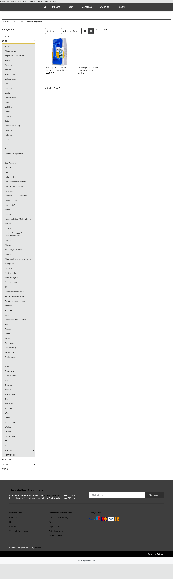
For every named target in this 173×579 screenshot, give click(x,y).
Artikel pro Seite (70, 31)
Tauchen (8, 385)
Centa (7, 111)
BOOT (4, 41)
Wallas (8, 427)
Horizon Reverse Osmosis (16, 181)
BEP (6, 83)
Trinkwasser (10, 403)
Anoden (8, 65)
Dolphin (8, 135)
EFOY (7, 139)
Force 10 (8, 158)
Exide (7, 149)
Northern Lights (11, 273)
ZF (6, 441)
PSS (6, 324)
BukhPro (8, 107)
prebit (7, 315)
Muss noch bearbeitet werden (18, 259)
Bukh (7, 102)
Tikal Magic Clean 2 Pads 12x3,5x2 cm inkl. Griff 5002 (57, 68)
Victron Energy (11, 422)
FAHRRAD (6, 36)
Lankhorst (8, 450)
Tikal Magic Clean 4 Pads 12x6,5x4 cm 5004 (88, 68)
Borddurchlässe (11, 97)
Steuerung (9, 371)
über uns (13, 517)
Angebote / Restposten (14, 55)
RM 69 (7, 333)
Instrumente (10, 191)
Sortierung (52, 31)
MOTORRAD (7, 460)
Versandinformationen (18, 531)
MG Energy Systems (13, 249)
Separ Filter (10, 352)
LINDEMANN (9, 455)
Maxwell (8, 245)
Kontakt (12, 526)
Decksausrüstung (12, 125)
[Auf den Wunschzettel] (69, 42)
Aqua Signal (10, 74)
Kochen (8, 214)
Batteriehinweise (56, 531)
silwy (7, 366)
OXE (6, 287)
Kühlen (8, 223)
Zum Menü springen (49, 1)
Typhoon (8, 408)
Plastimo (8, 310)
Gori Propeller (11, 163)
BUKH (6, 46)
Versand (38, 548)
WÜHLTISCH (7, 464)
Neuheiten (9, 268)
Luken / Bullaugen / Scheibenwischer (13, 234)
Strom (7, 380)
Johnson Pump (11, 200)
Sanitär (8, 338)
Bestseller (9, 88)
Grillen (8, 167)
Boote (7, 93)
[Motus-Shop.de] (45, 7)
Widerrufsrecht (55, 535)
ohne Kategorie (11, 277)
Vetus (7, 417)
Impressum (54, 526)
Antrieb (8, 69)
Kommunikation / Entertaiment (18, 219)
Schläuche (9, 343)
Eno (6, 144)
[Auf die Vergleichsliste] (63, 42)
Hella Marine (10, 177)
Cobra (7, 121)
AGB (51, 522)
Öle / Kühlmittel (11, 282)
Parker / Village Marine (14, 296)
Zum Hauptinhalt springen (11, 1)
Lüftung (8, 228)
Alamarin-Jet (10, 51)
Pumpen (8, 329)
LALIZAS (7, 446)
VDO (7, 413)
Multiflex (8, 254)
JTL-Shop (160, 554)
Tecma (8, 389)
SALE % (5, 469)
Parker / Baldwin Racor (14, 291)
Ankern (8, 60)
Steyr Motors (10, 375)
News (11, 522)
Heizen (8, 172)
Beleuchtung (10, 79)
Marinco (8, 240)
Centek (8, 116)
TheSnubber (10, 394)
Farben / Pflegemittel (14, 153)
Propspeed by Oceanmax (15, 319)
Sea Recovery (10, 347)
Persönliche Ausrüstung (15, 301)
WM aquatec (10, 436)
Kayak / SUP (10, 205)
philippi (8, 305)
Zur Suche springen (31, 1)
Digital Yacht (10, 130)
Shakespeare (10, 357)
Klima (7, 209)
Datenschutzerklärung (53, 495)
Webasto (8, 431)
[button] (85, 31)
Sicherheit (9, 361)
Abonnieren (154, 495)
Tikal (7, 399)
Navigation (9, 263)
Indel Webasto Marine (14, 186)
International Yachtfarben (16, 195)
